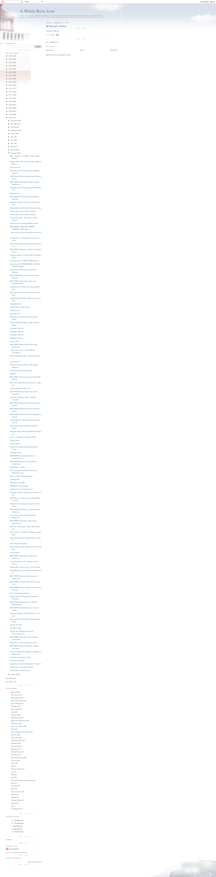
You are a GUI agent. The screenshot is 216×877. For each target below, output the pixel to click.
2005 (10, 114)
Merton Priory (15, 752)
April (12, 146)
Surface (13, 794)
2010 (10, 98)
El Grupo (14, 706)
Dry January (15, 746)
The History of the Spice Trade (20, 657)
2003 (10, 678)
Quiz (12, 777)
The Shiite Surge (15, 628)
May (12, 143)
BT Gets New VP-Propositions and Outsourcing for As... (21, 632)
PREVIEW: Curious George (19, 486)
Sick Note (14, 786)
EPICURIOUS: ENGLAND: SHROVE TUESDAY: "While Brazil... (22, 227)
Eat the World (15, 703)
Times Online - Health (17, 467)
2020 (10, 66)
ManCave (14, 749)
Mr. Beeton (14, 723)
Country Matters (16, 800)
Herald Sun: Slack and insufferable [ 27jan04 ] (25, 664)
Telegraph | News (16, 304)
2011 (10, 95)
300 (12, 766)
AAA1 (13, 763)
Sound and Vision (17, 757)
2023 (10, 56)
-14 (12, 820)
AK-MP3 (13, 374)
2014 (10, 85)
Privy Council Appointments (20, 593)
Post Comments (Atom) (63, 55)
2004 (10, 118)
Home (82, 50)
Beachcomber (15, 717)
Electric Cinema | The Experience (21, 476)
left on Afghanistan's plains (20, 732)
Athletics (14, 715)
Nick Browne (13, 849)
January (13, 674)
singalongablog (16, 740)
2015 (10, 82)
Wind (13, 789)
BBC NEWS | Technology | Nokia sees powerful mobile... (23, 282)
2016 (10, 79)
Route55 (14, 735)
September (14, 130)
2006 (10, 111)
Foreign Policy (15, 440)
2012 (10, 92)
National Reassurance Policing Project (23, 211)
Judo (12, 712)
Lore (12, 772)
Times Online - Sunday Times (20, 307)
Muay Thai (14, 709)
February (14, 153)
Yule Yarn (14, 760)
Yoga (12, 729)
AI (12, 806)
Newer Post (50, 50)
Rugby (13, 692)
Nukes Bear (15, 737)
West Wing (14, 754)
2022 (10, 59)
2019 (10, 69)
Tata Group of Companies (18, 543)
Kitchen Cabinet (16, 769)
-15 (12, 823)
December (14, 120)
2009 (10, 101)
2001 (10, 681)
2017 (10, 75)
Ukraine (13, 803)
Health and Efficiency (18, 720)
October (13, 127)
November (14, 124)
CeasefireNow (15, 808)
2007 (10, 108)
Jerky (13, 783)
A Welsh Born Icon (37, 11)
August (13, 133)
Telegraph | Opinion (57, 26)
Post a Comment (50, 46)
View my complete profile (16, 852)
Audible (13, 797)
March (13, 150)
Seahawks (14, 743)
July (12, 137)
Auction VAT (14, 341)
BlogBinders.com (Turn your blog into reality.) (25, 208)
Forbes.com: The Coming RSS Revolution (24, 223)
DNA (12, 774)
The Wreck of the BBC (17, 482)
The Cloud (14, 695)
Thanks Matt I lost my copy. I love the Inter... (25, 567)
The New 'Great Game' (17, 660)
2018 (10, 72)
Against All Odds (16, 625)
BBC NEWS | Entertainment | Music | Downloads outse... (22, 457)
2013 (10, 88)
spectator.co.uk (15, 167)
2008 (10, 105)
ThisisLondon (15, 479)
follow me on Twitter (35, 862)
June (12, 140)
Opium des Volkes (17, 726)
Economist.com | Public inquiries (21, 370)
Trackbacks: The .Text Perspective (21, 489)
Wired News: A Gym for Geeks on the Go (23, 642)
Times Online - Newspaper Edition (21, 667)
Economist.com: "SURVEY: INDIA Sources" (25, 261)
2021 (10, 62)
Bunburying (15, 698)
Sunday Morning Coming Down (22, 780)
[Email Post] (57, 34)
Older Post (113, 50)
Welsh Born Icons (17, 700)
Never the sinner (16, 791)
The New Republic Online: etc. (20, 388)
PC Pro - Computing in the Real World (23, 437)
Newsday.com (14, 193)
